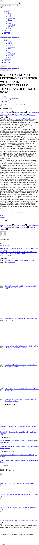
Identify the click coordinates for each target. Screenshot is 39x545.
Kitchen (10, 42)
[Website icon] (0, 243)
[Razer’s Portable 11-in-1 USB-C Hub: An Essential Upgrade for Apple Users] (19, 442)
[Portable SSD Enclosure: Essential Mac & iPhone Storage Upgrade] (19, 428)
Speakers (10, 55)
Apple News (7, 59)
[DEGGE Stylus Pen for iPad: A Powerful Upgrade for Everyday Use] (4, 493)
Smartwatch (11, 47)
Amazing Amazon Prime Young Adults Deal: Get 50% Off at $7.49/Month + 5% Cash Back (21, 347)
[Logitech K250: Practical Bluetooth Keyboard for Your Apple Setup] (4, 506)
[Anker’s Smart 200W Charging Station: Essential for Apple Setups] (19, 456)
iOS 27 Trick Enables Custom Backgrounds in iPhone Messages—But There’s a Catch (21, 365)
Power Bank (11, 54)
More (3, 544)
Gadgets (10, 43)
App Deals (7, 62)
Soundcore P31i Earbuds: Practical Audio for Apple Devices (18, 483)
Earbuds (10, 45)
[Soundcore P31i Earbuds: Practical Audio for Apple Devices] (3, 481)
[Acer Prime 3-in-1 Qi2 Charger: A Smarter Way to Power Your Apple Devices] (5, 519)
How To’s (7, 60)
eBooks (10, 48)
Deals (5, 40)
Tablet (9, 57)
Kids (9, 50)
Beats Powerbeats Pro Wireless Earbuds (22, 119)
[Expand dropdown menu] (8, 40)
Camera (10, 52)
